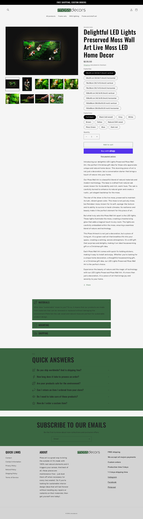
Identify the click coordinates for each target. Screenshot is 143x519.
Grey (121, 117)
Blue (103, 127)
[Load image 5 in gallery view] (71, 84)
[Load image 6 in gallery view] (12, 99)
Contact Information (13, 462)
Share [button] (88, 285)
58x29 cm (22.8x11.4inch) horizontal (100, 78)
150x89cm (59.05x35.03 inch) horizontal (102, 108)
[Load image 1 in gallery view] (12, 84)
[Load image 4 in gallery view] (56, 84)
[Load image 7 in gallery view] (27, 99)
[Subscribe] (89, 439)
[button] (8, 9)
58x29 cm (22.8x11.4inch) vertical (99, 73)
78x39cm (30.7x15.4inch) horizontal (100, 88)
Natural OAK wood (115, 122)
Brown (88, 122)
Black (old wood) (106, 117)
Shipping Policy (11, 474)
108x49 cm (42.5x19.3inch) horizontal (101, 98)
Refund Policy (11, 470)
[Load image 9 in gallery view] (56, 99)
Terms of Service (12, 477)
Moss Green (91, 127)
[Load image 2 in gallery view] (27, 84)
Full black (90, 117)
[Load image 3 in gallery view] (42, 84)
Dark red (114, 127)
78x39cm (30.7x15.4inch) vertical (99, 83)
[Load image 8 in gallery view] (42, 99)
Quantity (87, 132)
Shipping (87, 65)
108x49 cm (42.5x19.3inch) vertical (100, 93)
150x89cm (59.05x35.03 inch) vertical (101, 103)
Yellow (99, 122)
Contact (9, 458)
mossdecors (73, 513)
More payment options (108, 156)
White (130, 117)
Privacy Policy (11, 466)
